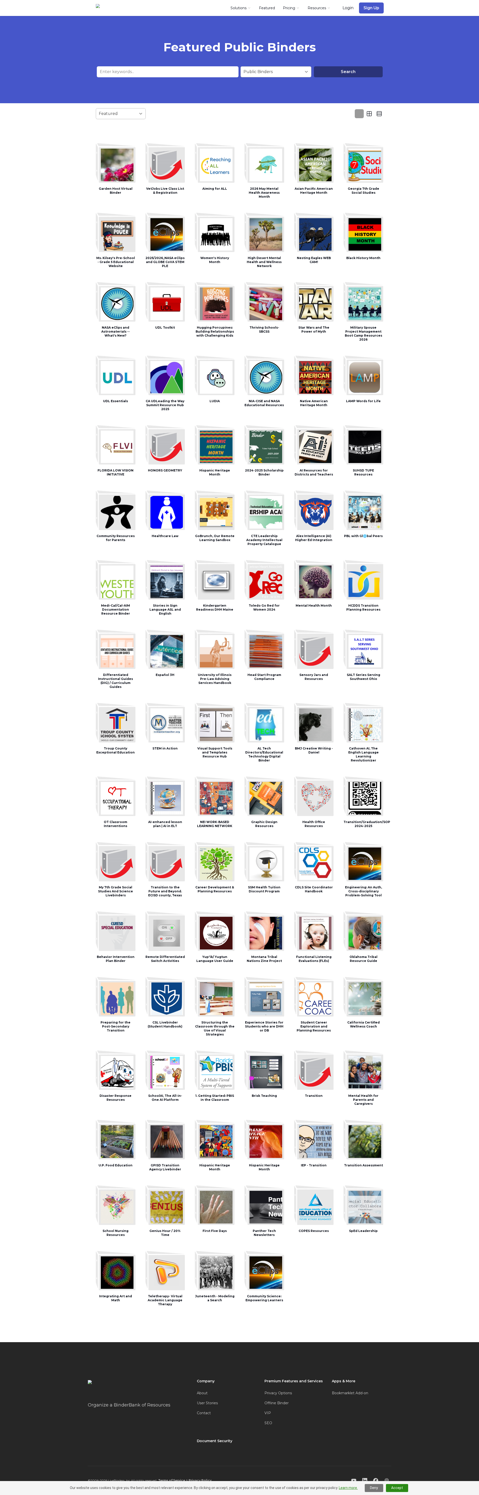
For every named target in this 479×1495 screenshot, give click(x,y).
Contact (204, 1413)
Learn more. (348, 1488)
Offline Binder (276, 1403)
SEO (268, 1423)
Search (348, 71)
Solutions (238, 8)
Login (348, 7)
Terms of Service (171, 1480)
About (202, 1393)
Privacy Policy (200, 1480)
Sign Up (371, 7)
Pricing (289, 8)
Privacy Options (278, 1393)
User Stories (207, 1403)
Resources (317, 8)
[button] (115, 173)
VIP (267, 1413)
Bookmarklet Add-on (350, 1393)
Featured (267, 8)
